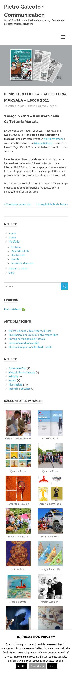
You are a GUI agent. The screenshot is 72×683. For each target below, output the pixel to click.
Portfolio (14, 241)
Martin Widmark (54, 138)
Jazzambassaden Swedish (24, 342)
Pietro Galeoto (37, 106)
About (12, 237)
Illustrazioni (18, 255)
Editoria (16, 246)
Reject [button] (52, 666)
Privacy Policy (37, 666)
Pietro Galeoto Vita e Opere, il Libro (30, 330)
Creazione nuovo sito (18, 204)
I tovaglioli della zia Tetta (51, 204)
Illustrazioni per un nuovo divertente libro (33, 334)
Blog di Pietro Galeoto (22, 372)
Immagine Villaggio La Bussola (27, 338)
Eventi (53, 106)
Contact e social (18, 268)
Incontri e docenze (22, 263)
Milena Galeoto (43, 143)
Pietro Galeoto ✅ (14, 309)
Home (12, 233)
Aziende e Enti (20, 250)
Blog (11, 272)
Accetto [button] (21, 666)
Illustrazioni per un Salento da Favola (30, 346)
